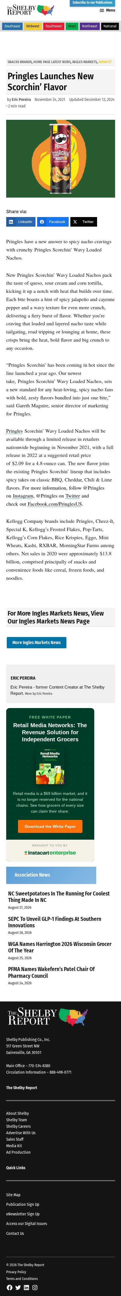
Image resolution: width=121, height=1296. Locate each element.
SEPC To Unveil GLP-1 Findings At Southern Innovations (54, 922)
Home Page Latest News (52, 62)
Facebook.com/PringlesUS (55, 503)
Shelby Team (16, 1120)
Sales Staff (14, 1139)
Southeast (12, 26)
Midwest (32, 26)
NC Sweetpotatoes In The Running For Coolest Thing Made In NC (59, 896)
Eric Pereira (21, 99)
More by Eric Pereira (38, 694)
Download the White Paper (50, 826)
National (110, 26)
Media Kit (14, 1146)
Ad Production (18, 1152)
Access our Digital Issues (26, 1223)
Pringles (14, 430)
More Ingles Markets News (36, 642)
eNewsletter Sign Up (23, 1214)
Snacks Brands (20, 62)
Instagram (23, 495)
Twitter (73, 495)
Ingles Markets (84, 62)
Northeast (89, 26)
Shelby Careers (18, 1126)
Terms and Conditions (22, 1279)
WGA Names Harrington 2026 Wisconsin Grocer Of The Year (59, 947)
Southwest (54, 26)
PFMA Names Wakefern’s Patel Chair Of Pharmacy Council (51, 972)
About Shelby (17, 1113)
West (72, 26)
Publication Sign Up (22, 1204)
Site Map (13, 1195)
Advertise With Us (20, 1133)
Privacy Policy (16, 1272)
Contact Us (15, 1233)
